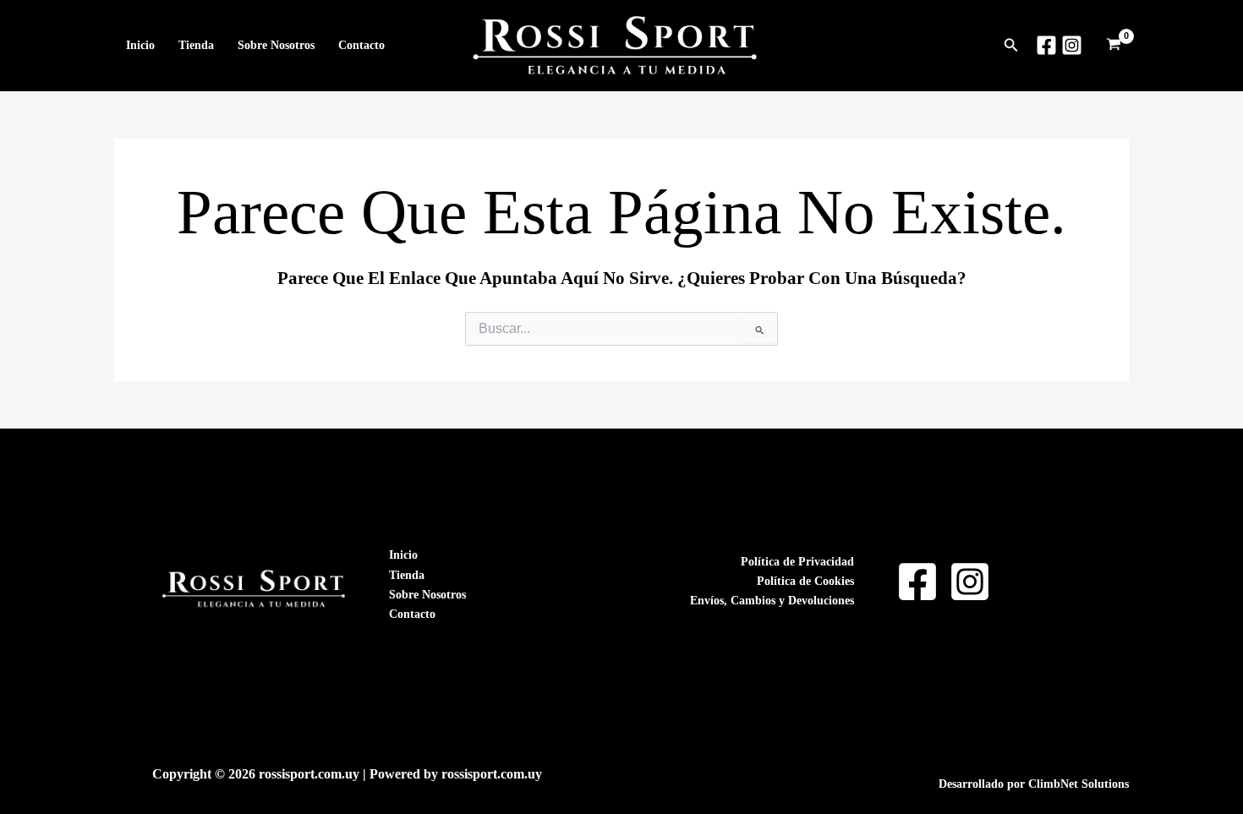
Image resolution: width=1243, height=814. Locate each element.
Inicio (140, 45)
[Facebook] (1046, 45)
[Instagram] (1071, 45)
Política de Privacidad (797, 561)
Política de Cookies (805, 581)
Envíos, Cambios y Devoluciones (772, 600)
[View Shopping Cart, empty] (1114, 45)
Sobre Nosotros (276, 45)
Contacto (361, 45)
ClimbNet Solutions (1078, 784)
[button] (1011, 46)
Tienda (196, 45)
